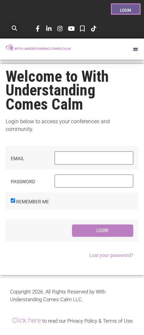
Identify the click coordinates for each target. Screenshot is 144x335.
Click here (26, 320)
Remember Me (32, 201)
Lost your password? (111, 255)
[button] (14, 28)
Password (23, 181)
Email (17, 158)
